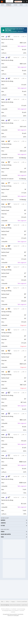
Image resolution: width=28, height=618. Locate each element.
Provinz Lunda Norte (22, 601)
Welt (2, 601)
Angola (13, 601)
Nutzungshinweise (6, 614)
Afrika (7, 601)
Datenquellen (16, 615)
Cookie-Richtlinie (20, 614)
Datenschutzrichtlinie (13, 614)
